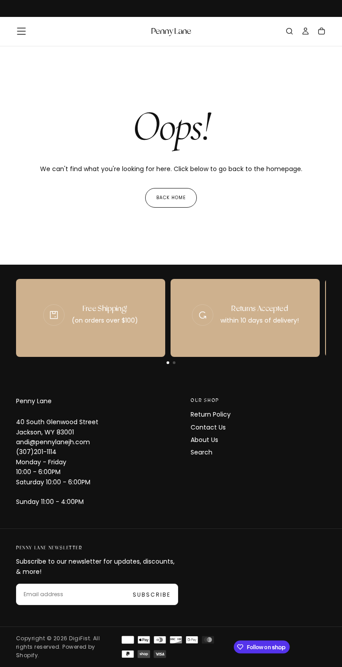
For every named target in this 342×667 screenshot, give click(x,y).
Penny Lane (34, 401)
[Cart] (321, 32)
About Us (204, 439)
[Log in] (305, 32)
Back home (171, 197)
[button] (21, 31)
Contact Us (208, 427)
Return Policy (211, 414)
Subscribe (152, 594)
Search (201, 452)
